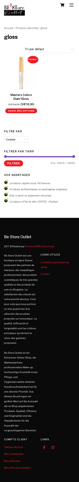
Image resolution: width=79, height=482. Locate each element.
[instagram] (53, 447)
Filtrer (13, 163)
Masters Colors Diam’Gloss (21, 97)
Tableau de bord (13, 447)
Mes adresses (12, 460)
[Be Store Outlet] (14, 14)
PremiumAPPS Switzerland (39, 246)
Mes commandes (14, 453)
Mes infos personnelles (17, 467)
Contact (45, 273)
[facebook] (44, 447)
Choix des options (21, 111)
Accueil (8, 28)
